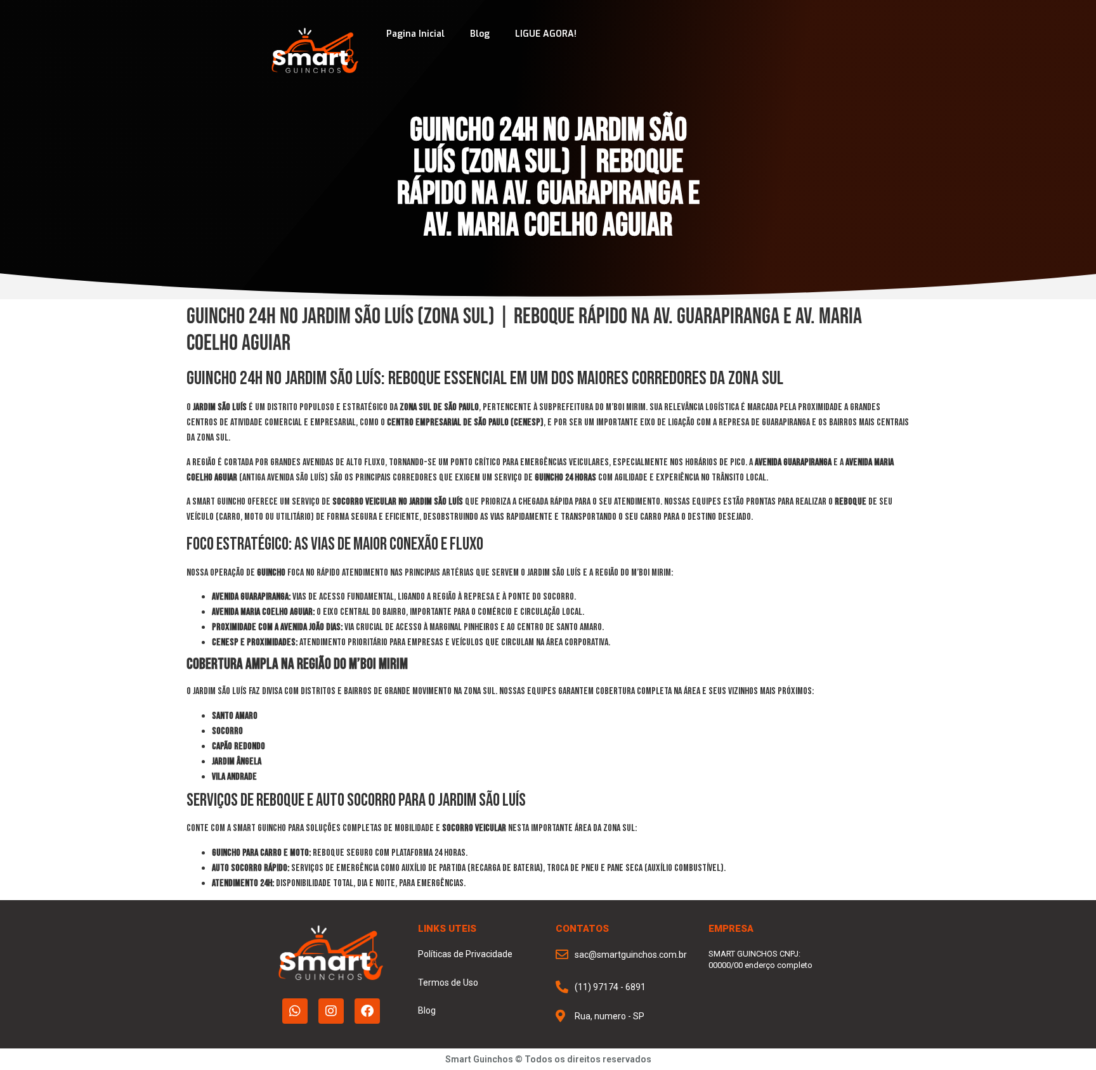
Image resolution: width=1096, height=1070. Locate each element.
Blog (480, 34)
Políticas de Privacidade (465, 954)
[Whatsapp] (295, 1011)
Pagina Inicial (415, 34)
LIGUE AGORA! (546, 34)
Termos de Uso (448, 982)
